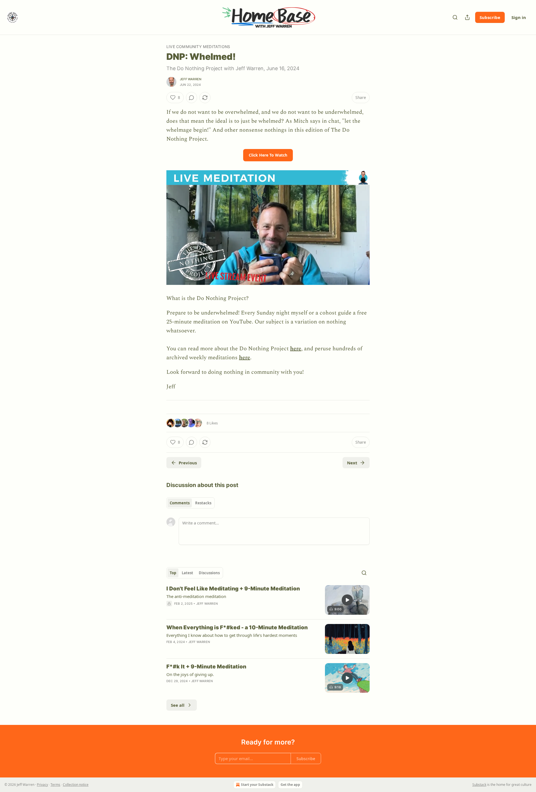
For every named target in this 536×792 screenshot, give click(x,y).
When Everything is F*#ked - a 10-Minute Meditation (237, 627)
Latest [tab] (187, 572)
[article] (268, 600)
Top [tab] (173, 572)
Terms (55, 784)
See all (178, 705)
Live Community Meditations (198, 46)
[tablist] (190, 503)
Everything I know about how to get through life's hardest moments (231, 635)
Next (352, 462)
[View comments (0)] (191, 97)
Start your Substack (257, 784)
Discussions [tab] (209, 572)
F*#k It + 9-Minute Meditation (206, 666)
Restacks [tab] (203, 502)
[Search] (455, 17)
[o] (347, 600)
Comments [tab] (180, 502)
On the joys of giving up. (190, 674)
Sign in (518, 17)
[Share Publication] (467, 17)
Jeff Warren (190, 79)
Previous (188, 462)
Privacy (42, 784)
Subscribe (490, 17)
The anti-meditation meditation (196, 596)
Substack (479, 784)
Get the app (290, 784)
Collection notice (75, 784)
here (295, 348)
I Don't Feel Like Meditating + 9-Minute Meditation (233, 588)
